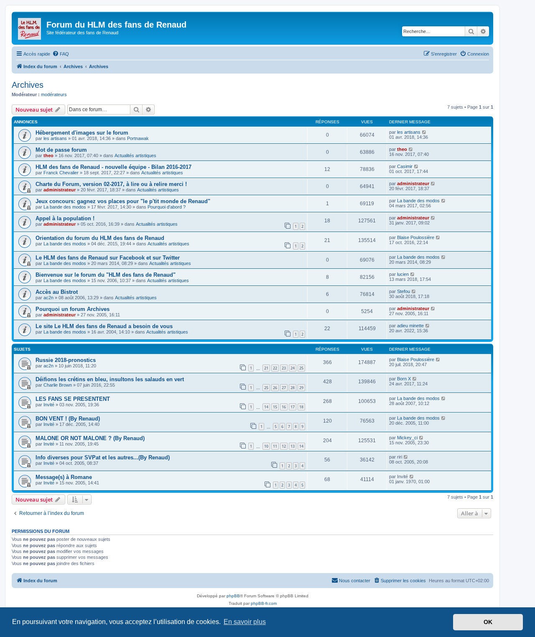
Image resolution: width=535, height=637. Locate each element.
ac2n (48, 297)
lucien (403, 274)
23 (284, 368)
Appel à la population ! (65, 218)
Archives (27, 84)
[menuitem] (60, 54)
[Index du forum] (30, 27)
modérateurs (54, 94)
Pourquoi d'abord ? (167, 206)
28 (292, 387)
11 (275, 446)
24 (292, 368)
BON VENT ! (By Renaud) (68, 418)
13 (292, 446)
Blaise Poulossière (415, 237)
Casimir (405, 166)
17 (292, 407)
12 (284, 446)
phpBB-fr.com (264, 603)
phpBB (233, 596)
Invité (48, 404)
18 (301, 407)
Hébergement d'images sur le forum (82, 133)
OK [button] (488, 622)
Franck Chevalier (61, 172)
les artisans (55, 138)
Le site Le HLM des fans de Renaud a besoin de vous (104, 326)
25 (301, 368)
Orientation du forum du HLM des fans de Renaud (100, 238)
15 (275, 407)
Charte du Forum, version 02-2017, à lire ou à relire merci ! (111, 184)
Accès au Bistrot (57, 292)
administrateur (59, 189)
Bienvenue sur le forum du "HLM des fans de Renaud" (106, 275)
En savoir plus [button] (245, 621)
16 (284, 407)
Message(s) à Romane (64, 477)
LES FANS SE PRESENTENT (73, 399)
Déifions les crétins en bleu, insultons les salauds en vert (110, 379)
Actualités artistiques (135, 155)
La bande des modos (64, 206)
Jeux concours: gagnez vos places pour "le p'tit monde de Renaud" (123, 201)
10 (266, 446)
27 (284, 387)
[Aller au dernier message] (424, 132)
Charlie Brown (57, 384)
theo (48, 155)
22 (275, 368)
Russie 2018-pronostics (66, 360)
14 (266, 407)
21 (266, 368)
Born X (404, 378)
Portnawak (138, 138)
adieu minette (410, 325)
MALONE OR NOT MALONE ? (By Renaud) (90, 438)
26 (275, 387)
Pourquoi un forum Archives (73, 309)
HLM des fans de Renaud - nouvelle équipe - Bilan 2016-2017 (113, 167)
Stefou (403, 291)
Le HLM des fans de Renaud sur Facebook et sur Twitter (108, 258)
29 (301, 387)
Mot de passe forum (61, 150)
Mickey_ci (407, 437)
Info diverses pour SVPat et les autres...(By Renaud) (103, 457)
